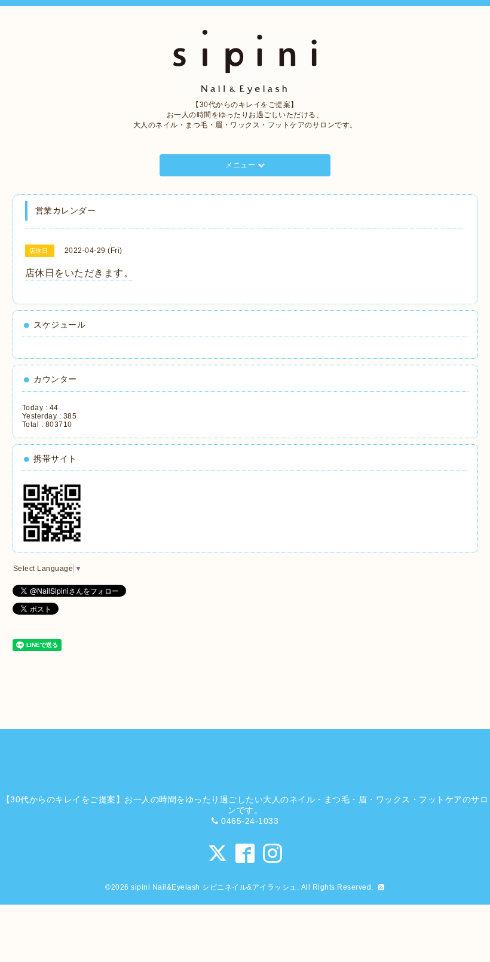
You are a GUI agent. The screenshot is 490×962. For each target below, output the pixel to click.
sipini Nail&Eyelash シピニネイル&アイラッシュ (214, 887)
